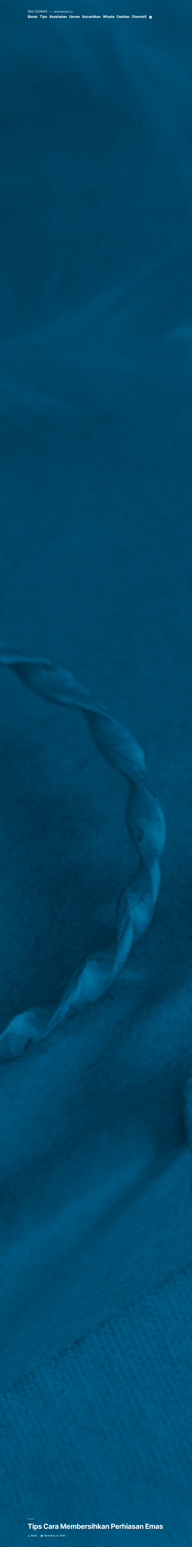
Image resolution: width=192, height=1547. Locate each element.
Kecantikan (91, 17)
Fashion (123, 17)
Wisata (108, 17)
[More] (150, 17)
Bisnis (33, 17)
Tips (43, 17)
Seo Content (37, 11)
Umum (74, 17)
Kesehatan (58, 17)
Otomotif (139, 17)
